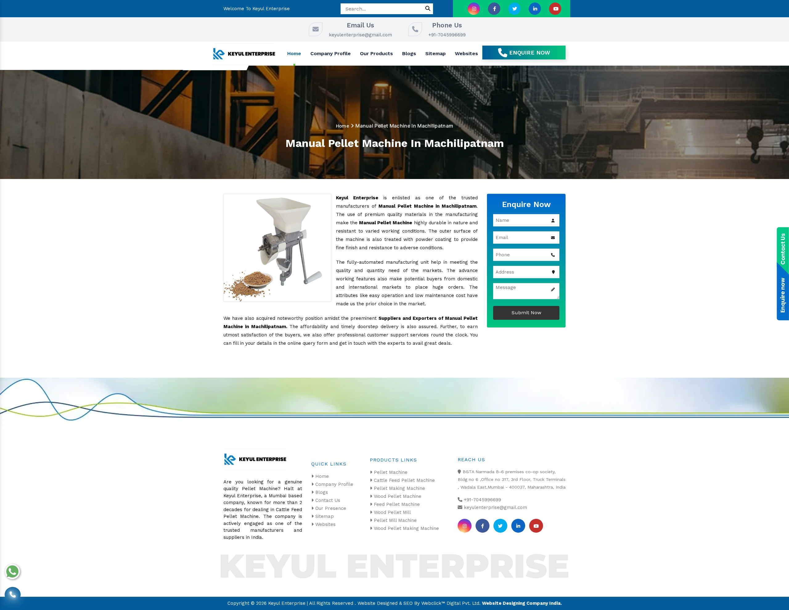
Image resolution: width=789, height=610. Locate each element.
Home (294, 53)
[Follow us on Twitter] (514, 8)
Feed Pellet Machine (396, 504)
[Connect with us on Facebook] (494, 8)
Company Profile (330, 53)
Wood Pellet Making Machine (405, 528)
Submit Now (526, 312)
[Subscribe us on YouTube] (555, 8)
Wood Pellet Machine (396, 496)
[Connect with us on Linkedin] (535, 8)
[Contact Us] (13, 592)
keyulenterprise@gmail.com (360, 35)
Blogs (409, 53)
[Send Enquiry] (783, 299)
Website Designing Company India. (522, 603)
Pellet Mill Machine (394, 520)
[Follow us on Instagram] (474, 8)
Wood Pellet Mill (391, 512)
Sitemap (435, 53)
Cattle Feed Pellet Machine (403, 480)
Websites (466, 53)
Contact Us (327, 500)
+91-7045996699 (447, 35)
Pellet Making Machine (398, 488)
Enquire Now (528, 52)
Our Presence (330, 508)
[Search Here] (427, 9)
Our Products (376, 53)
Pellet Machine (389, 472)
